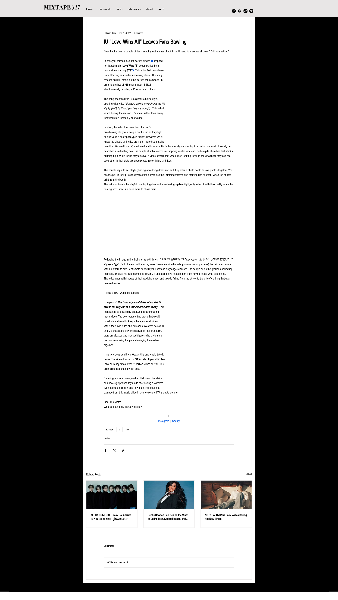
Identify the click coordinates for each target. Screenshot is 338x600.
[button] (161, 9)
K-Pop (109, 429)
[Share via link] (122, 450)
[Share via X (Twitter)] (114, 450)
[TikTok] (245, 11)
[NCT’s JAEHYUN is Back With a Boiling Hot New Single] (226, 495)
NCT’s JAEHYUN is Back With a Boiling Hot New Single (226, 517)
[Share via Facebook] (105, 450)
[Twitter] (251, 11)
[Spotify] (240, 11)
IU (127, 429)
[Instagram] (234, 11)
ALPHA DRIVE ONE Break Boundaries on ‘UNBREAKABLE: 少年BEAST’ (111, 517)
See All (249, 473)
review (107, 438)
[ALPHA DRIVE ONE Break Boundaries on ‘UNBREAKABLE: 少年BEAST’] (111, 495)
